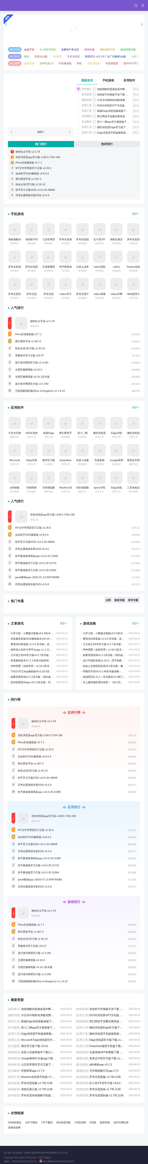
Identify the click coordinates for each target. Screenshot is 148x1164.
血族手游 (29, 49)
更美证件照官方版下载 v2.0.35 (108, 1058)
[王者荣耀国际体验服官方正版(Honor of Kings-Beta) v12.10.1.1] (48, 257)
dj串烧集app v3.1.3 (108, 1064)
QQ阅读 (57, 56)
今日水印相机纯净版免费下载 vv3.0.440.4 (120, 100)
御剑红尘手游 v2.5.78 (28, 151)
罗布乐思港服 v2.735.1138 (108, 1076)
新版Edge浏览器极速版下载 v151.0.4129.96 (122, 110)
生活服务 (87, 121)
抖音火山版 (41, 56)
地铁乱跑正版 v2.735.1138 (40, 1089)
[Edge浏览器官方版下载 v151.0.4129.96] (31, 450)
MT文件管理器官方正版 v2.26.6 (33, 168)
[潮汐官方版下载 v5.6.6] (48, 450)
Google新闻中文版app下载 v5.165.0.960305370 (40, 1058)
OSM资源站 (14, 1122)
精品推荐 (15, 63)
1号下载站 (47, 1122)
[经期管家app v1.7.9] (31, 477)
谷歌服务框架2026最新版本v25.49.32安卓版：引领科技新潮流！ (47, 638)
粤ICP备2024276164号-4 (24, 1161)
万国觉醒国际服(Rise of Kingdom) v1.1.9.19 (40, 390)
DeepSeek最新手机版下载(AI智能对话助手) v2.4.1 (108, 1046)
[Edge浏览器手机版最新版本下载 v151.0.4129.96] (116, 423)
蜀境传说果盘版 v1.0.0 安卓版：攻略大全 (34, 644)
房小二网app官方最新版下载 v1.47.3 (117, 121)
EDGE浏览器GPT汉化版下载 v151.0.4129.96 (108, 1015)
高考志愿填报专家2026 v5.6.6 (32, 195)
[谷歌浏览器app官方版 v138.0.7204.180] (21, 516)
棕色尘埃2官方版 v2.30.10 (30, 184)
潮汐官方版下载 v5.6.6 (40, 1046)
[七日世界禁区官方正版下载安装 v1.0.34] (48, 229)
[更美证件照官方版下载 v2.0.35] (133, 450)
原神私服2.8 (46, 63)
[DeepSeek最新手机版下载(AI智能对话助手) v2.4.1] (65, 450)
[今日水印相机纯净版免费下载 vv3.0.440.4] (14, 423)
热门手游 (15, 49)
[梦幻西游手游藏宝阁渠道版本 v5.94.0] (65, 423)
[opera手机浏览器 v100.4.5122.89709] (99, 477)
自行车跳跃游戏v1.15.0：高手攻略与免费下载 (108, 660)
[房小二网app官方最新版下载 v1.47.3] (82, 423)
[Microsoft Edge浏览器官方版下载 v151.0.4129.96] (14, 450)
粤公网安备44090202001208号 (58, 1161)
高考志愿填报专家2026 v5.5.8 (32, 584)
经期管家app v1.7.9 (40, 1070)
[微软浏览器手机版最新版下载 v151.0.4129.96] (133, 423)
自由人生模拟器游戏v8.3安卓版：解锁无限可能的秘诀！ (114, 665)
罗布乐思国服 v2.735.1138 (40, 1083)
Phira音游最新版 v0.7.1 (29, 162)
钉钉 (79, 63)
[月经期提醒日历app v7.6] (48, 477)
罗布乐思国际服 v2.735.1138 (108, 1095)
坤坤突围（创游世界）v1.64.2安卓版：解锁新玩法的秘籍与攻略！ (48, 665)
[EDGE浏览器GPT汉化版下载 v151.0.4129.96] (31, 423)
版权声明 (35, 1152)
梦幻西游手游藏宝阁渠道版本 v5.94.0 (118, 116)
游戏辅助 (87, 116)
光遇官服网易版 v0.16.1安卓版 (32, 376)
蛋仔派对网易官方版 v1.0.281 (32, 362)
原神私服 (89, 49)
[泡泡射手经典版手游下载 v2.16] (31, 229)
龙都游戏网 (14, 1127)
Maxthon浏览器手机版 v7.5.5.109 (40, 1076)
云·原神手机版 (48, 49)
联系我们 (54, 1152)
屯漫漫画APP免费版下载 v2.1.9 (108, 1052)
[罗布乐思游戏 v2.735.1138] (133, 229)
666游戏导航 (63, 1122)
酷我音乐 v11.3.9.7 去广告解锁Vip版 (105, 56)
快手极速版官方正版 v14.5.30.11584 (35, 570)
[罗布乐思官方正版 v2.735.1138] (14, 284)
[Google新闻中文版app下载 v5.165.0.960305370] (116, 450)
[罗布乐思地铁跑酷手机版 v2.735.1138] (14, 257)
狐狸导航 (105, 1122)
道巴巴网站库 (121, 1122)
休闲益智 (87, 94)
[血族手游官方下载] (74, 24)
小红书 (135, 56)
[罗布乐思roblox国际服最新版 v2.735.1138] (48, 284)
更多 (134, 213)
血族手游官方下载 (74, 33)
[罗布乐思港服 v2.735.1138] (65, 229)
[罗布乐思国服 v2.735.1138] (82, 229)
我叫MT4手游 (131, 63)
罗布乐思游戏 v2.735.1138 (108, 1089)
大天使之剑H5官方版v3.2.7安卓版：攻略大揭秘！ (38, 655)
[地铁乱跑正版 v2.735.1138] (116, 229)
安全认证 (63, 1152)
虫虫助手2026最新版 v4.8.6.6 (32, 173)
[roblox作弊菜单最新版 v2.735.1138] (116, 284)
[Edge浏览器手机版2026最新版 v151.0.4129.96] (116, 477)
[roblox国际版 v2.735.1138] (99, 257)
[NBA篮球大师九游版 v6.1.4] (133, 284)
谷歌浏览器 (93, 63)
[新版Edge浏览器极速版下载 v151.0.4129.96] (48, 423)
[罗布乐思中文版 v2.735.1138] (82, 284)
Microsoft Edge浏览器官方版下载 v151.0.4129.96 (40, 1039)
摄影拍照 (87, 99)
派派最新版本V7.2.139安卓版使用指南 (32, 660)
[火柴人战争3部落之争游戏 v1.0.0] (82, 257)
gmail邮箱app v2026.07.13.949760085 (37, 577)
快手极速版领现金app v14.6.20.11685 (36, 556)
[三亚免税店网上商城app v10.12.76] (133, 477)
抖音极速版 (65, 63)
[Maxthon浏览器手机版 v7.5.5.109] (65, 477)
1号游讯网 (80, 1122)
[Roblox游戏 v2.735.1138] (133, 257)
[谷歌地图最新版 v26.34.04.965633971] (82, 477)
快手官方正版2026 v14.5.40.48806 (35, 189)
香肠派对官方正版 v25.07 (29, 355)
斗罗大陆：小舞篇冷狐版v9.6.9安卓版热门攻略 (37, 633)
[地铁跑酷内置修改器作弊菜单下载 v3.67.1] (14, 229)
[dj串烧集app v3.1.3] (14, 477)
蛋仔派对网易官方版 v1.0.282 (32, 383)
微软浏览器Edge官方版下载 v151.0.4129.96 (122, 127)
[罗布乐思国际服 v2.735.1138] (31, 257)
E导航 (93, 1122)
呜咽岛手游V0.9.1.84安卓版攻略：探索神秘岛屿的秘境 (113, 671)
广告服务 (26, 1152)
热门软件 (15, 56)
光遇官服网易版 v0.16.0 (28, 369)
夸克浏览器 (73, 56)
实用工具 (87, 105)
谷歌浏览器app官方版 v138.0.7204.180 (38, 157)
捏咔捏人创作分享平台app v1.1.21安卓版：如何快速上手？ (44, 649)
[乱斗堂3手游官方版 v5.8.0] (99, 229)
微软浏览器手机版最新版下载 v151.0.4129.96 (108, 1033)
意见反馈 (17, 1152)
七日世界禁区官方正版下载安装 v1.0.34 (40, 1064)
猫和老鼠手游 (107, 49)
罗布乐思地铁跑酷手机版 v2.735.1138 (40, 1095)
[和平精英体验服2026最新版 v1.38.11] (65, 257)
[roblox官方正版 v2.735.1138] (65, 284)
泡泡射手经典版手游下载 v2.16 (114, 94)
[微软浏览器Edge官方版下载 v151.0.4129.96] (99, 423)
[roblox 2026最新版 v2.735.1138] (116, 257)
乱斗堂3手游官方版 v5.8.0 (108, 1083)
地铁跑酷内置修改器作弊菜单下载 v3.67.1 (120, 89)
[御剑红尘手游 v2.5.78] (21, 323)
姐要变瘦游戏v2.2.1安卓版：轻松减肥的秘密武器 (38, 676)
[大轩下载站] (19, 5)
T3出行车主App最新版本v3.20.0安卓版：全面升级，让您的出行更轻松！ (51, 671)
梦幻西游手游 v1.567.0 (28, 178)
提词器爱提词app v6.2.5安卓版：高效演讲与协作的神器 (42, 682)
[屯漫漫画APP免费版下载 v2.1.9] (99, 450)
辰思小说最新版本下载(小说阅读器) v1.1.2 (40, 1052)
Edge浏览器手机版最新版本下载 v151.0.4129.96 (40, 1033)
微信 (26, 56)
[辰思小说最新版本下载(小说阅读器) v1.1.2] (82, 450)
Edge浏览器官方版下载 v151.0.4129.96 (108, 1039)
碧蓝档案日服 (128, 49)
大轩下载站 (31, 1122)
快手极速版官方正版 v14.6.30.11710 (35, 563)
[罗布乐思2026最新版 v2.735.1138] (31, 284)
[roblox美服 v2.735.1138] (99, 284)
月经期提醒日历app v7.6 (108, 1070)
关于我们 (8, 1152)
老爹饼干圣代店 (70, 49)
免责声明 (44, 1152)
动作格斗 (87, 88)
